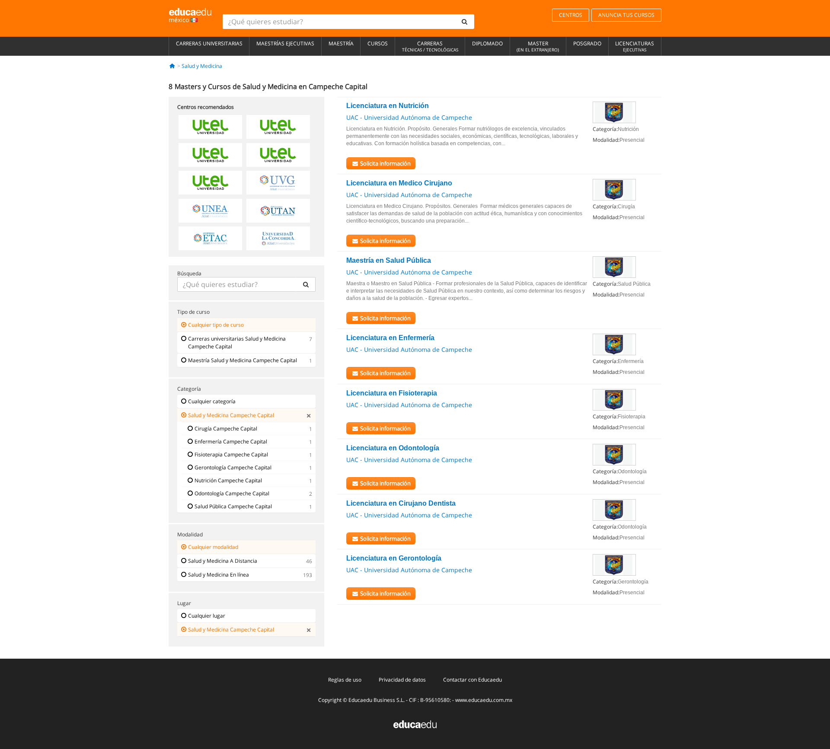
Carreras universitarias (209, 43)
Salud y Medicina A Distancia (222, 560)
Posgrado (587, 43)
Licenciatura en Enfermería (390, 337)
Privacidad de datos (402, 679)
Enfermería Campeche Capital (231, 441)
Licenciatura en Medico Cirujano (399, 183)
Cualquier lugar (206, 615)
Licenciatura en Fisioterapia (391, 393)
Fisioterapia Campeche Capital (231, 454)
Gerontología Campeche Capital (233, 467)
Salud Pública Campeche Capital (233, 506)
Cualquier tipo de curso (216, 324)
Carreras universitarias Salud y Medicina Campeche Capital (237, 342)
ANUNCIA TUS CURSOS (626, 15)
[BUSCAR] (306, 284)
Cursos (377, 43)
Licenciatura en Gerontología (393, 558)
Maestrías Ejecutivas (285, 43)
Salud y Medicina (202, 66)
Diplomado (487, 43)
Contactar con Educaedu (472, 679)
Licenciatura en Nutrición (387, 105)
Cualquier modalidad (213, 547)
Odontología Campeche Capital (232, 493)
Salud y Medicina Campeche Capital (231, 415)
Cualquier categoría (212, 401)
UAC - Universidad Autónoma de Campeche (409, 117)
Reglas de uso (344, 679)
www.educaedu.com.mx (483, 700)
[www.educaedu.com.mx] (415, 723)
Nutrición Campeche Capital (228, 480)
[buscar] (465, 21)
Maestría (341, 43)
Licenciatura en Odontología (392, 448)
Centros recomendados (205, 107)
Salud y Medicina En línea (218, 574)
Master (538, 46)
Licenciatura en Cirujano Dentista (401, 503)
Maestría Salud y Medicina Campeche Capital (242, 360)
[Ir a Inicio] (172, 66)
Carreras (430, 46)
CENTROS (570, 15)
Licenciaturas (634, 46)
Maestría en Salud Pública (388, 260)
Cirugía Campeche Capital (226, 428)
